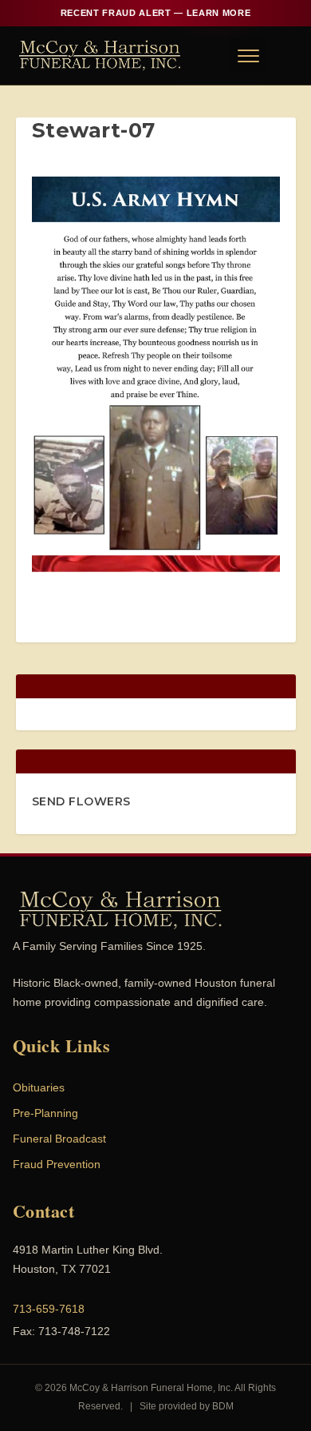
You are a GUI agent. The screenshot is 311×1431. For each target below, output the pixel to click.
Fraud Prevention (56, 1164)
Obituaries (39, 1087)
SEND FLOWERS (81, 801)
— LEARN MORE (155, 13)
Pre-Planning (45, 1113)
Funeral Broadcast (59, 1138)
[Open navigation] (247, 55)
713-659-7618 (49, 1308)
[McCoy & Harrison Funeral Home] (100, 55)
